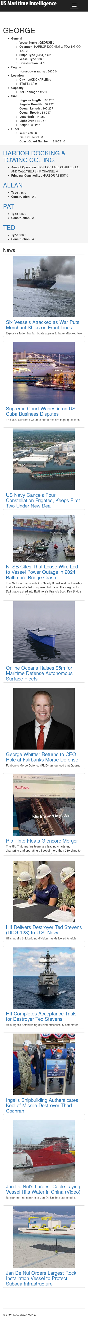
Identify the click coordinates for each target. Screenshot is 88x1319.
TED (9, 227)
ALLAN (13, 184)
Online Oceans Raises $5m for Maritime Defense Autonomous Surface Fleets (39, 673)
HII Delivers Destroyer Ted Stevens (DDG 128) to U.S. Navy (44, 929)
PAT (8, 206)
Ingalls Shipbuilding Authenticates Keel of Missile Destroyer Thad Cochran (42, 1105)
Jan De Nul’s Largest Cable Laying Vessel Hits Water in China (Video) (43, 1189)
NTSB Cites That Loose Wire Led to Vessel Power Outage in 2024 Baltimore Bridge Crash (42, 572)
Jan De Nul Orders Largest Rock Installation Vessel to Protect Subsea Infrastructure (41, 1278)
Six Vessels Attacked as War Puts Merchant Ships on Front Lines (42, 324)
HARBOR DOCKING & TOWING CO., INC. (34, 156)
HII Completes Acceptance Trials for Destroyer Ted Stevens (41, 1016)
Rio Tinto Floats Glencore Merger (42, 840)
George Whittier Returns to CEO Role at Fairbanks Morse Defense (42, 756)
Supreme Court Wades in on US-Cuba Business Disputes (41, 411)
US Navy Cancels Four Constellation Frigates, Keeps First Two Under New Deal (43, 500)
